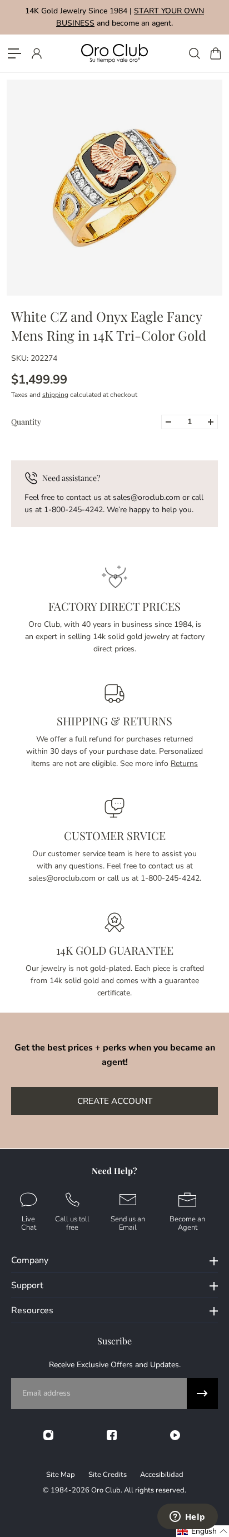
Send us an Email (128, 1222)
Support (27, 1285)
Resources (32, 1310)
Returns (184, 763)
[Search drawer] (194, 53)
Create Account (114, 1101)
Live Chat (28, 1222)
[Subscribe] (202, 1393)
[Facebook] (111, 1435)
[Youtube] (175, 1435)
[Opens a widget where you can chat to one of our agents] (187, 1517)
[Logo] (114, 53)
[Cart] (215, 53)
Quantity (26, 421)
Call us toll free (72, 1222)
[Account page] (36, 53)
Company (29, 1260)
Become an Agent (187, 1222)
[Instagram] (48, 1435)
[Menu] (14, 53)
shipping (55, 394)
